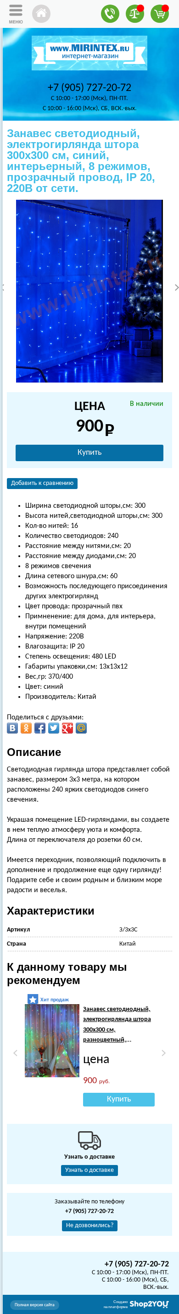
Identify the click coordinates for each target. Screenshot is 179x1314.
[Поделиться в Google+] (67, 728)
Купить (89, 452)
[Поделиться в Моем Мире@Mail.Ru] (81, 728)
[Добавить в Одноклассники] (26, 728)
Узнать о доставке (89, 1170)
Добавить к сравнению (42, 483)
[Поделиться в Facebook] (39, 728)
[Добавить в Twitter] (53, 728)
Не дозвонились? (89, 1225)
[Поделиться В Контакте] (12, 728)
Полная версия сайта (35, 1305)
